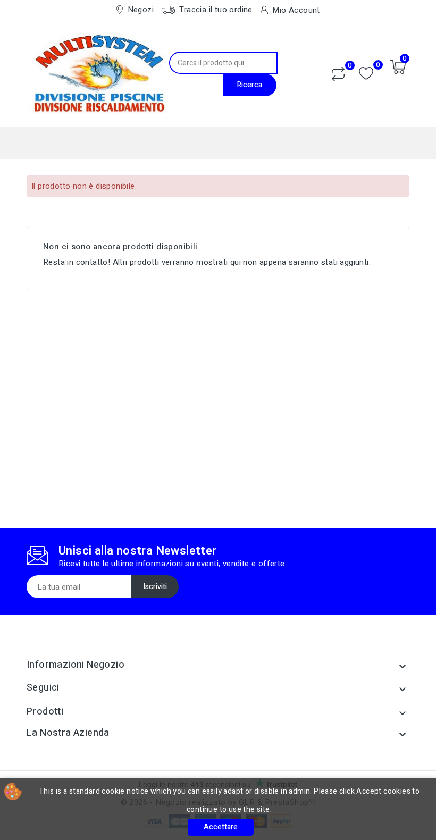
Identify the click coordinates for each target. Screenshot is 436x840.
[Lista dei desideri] (366, 73)
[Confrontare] (338, 74)
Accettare (221, 827)
